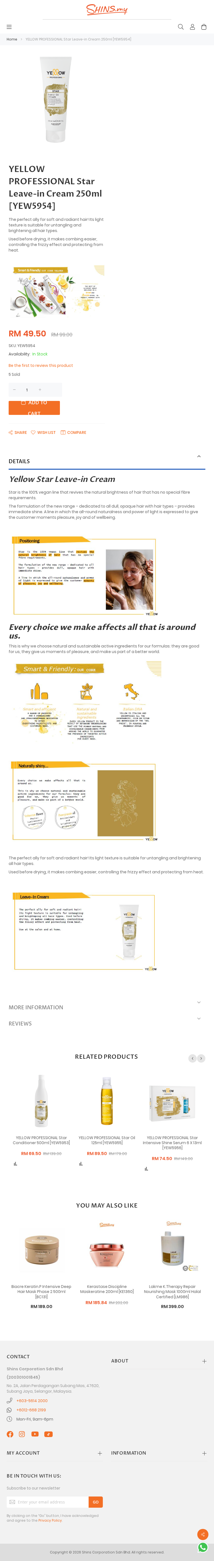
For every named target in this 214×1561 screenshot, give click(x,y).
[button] (43, 432)
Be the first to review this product (41, 365)
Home (12, 39)
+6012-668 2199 (31, 1410)
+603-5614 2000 (32, 1401)
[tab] (107, 462)
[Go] (96, 1502)
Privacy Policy (50, 1520)
